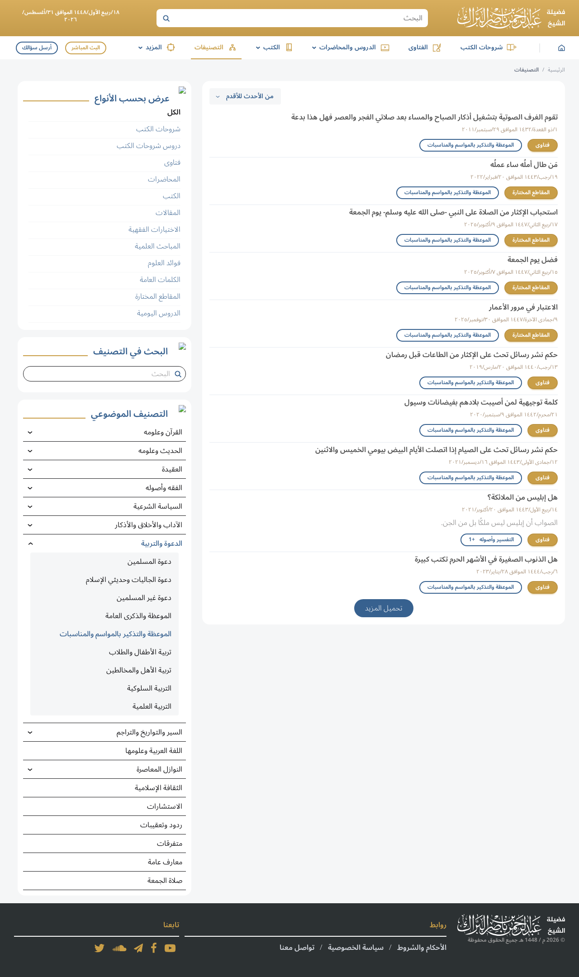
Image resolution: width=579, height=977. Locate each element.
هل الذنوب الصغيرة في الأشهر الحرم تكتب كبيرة (486, 559)
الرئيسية (556, 70)
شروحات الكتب (481, 47)
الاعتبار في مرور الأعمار (523, 307)
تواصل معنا (297, 947)
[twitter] (99, 948)
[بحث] (166, 18)
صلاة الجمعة (164, 880)
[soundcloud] (119, 948)
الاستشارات (164, 806)
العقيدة (172, 469)
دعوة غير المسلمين (144, 597)
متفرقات (169, 843)
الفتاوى (418, 47)
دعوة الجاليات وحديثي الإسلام (128, 579)
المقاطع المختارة (531, 192)
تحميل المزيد (384, 608)
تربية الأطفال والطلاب (140, 652)
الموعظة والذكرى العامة (138, 615)
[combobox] (101, 374)
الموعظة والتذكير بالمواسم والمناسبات (470, 145)
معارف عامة (165, 862)
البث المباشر (85, 47)
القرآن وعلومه (163, 432)
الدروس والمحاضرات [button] (342, 47)
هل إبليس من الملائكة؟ (523, 497)
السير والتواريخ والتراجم (149, 732)
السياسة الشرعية (157, 506)
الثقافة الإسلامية (158, 787)
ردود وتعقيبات (161, 825)
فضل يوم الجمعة (533, 259)
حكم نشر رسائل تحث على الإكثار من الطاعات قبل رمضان (472, 354)
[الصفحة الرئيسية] (511, 18)
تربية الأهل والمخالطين (138, 670)
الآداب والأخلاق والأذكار (148, 524)
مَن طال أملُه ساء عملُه (524, 164)
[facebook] (153, 948)
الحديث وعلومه (160, 450)
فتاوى (543, 145)
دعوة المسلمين (149, 561)
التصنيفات (209, 47)
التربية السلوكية (149, 688)
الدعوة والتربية (161, 543)
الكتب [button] (266, 47)
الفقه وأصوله (164, 487)
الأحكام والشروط (421, 947)
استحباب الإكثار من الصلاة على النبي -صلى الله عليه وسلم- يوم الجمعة (453, 212)
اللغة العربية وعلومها (153, 750)
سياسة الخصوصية (356, 947)
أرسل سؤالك (37, 47)
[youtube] (170, 948)
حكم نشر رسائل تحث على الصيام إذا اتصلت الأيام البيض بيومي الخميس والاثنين (436, 449)
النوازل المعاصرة (159, 769)
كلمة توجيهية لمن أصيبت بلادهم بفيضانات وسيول (481, 402)
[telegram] (138, 948)
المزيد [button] (148, 47)
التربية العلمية (152, 706)
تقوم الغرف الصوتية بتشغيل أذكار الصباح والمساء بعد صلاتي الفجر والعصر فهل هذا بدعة (424, 117)
